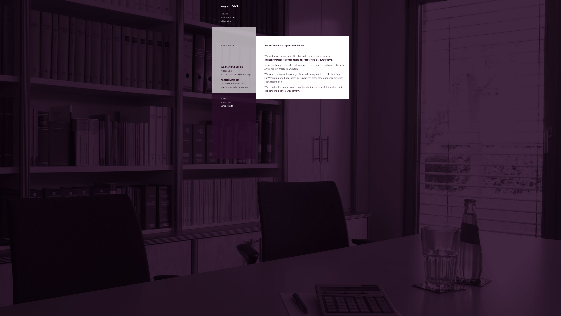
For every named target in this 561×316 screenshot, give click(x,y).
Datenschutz (227, 105)
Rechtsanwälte (228, 17)
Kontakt (224, 98)
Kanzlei (224, 13)
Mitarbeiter (226, 21)
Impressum (226, 102)
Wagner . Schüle (230, 6)
